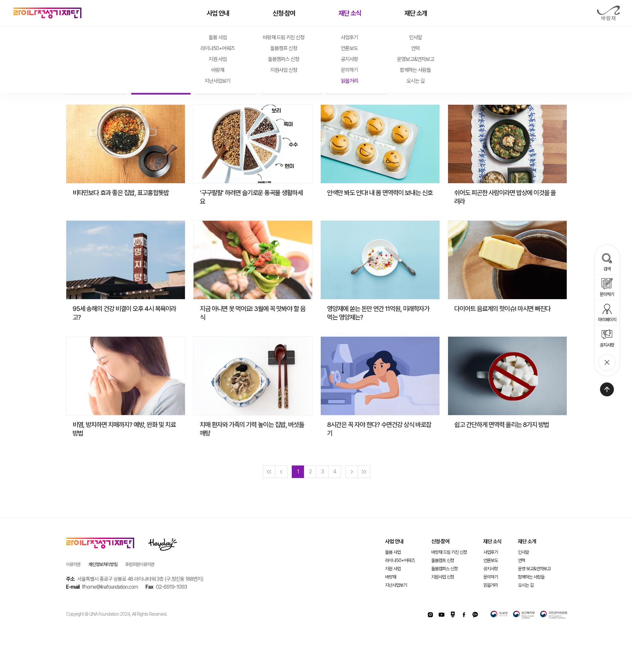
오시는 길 (416, 81)
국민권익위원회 (553, 615)
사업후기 (349, 37)
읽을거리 (349, 81)
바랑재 (608, 13)
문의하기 (349, 70)
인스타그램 (430, 615)
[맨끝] (364, 472)
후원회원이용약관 (139, 564)
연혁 (415, 48)
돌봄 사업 (218, 37)
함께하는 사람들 (415, 70)
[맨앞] (269, 472)
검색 (607, 268)
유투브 (441, 615)
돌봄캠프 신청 (283, 48)
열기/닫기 (607, 362)
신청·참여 (284, 13)
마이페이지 (607, 319)
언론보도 (349, 48)
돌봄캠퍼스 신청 (283, 59)
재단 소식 (350, 13)
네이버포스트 (453, 615)
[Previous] (281, 472)
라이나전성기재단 (47, 13)
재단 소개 (416, 13)
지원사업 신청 (283, 70)
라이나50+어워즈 (217, 48)
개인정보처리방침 (102, 564)
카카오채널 (475, 615)
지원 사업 (218, 59)
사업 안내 (218, 13)
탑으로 (607, 389)
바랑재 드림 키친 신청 (283, 37)
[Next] (351, 472)
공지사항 (349, 59)
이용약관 (73, 564)
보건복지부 (524, 615)
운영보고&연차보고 (415, 59)
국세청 (499, 615)
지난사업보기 (217, 81)
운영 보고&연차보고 (534, 568)
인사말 (415, 37)
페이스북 (464, 615)
